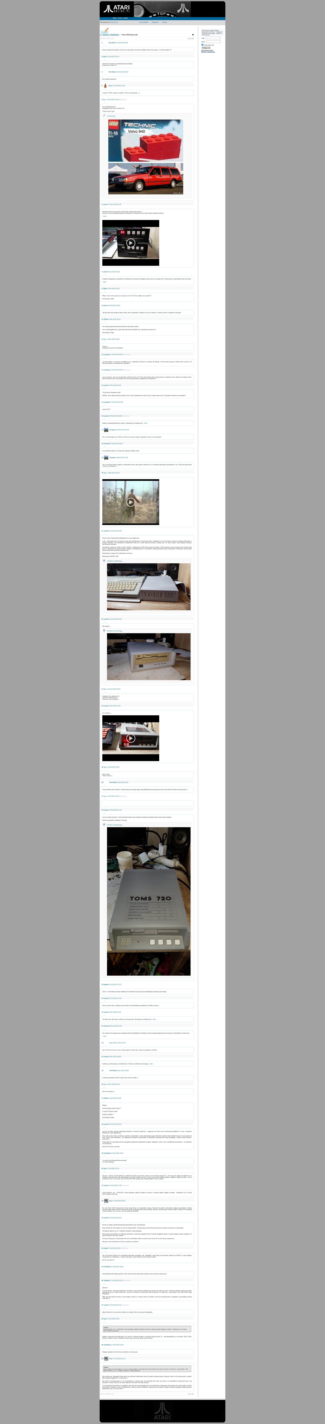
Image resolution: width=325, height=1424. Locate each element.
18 (102, 444)
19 (102, 457)
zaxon (105, 204)
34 (102, 1057)
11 (102, 339)
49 (102, 1345)
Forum (120, 18)
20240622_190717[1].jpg (114, 631)
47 (102, 1305)
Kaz (110, 1201)
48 (102, 1319)
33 (102, 1043)
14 (102, 385)
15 (102, 402)
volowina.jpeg (111, 116)
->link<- (104, 216)
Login (203, 38)
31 (102, 1012)
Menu (115, 18)
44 (102, 1248)
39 (102, 1153)
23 (102, 689)
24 (102, 706)
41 (102, 1185)
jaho (104, 56)
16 (102, 416)
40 (102, 1168)
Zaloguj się (114, 22)
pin (105, 1168)
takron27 (107, 444)
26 (102, 782)
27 (102, 796)
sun (110, 1043)
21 (102, 531)
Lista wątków (143, 22)
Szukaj (164, 22)
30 (102, 998)
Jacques (112, 430)
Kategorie (155, 22)
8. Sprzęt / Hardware (109, 34)
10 (102, 319)
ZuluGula (107, 1153)
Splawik (107, 1280)
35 (102, 1070)
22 (102, 619)
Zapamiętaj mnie (209, 45)
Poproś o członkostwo (208, 52)
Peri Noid (112, 43)
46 (102, 1280)
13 (102, 370)
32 (102, 1026)
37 (102, 1098)
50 (102, 1359)
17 (102, 430)
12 (102, 354)
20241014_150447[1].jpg (114, 825)
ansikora (107, 354)
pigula (106, 984)
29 (102, 984)
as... (104, 99)
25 (102, 767)
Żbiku (105, 289)
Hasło (203, 42)
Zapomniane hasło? (207, 50)
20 (102, 473)
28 (102, 810)
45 (102, 1267)
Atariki (125, 18)
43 (102, 1218)
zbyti (106, 1248)
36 (102, 1084)
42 (102, 1201)
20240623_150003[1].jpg (114, 561)
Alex (110, 86)
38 (102, 1124)
